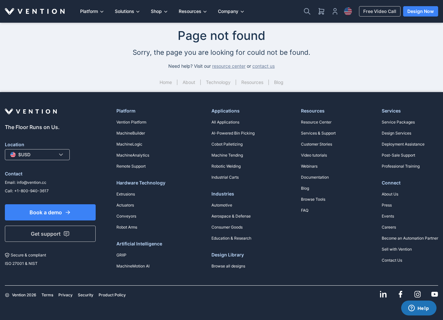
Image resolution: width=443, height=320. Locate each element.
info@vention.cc (31, 182)
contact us (263, 66)
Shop (156, 11)
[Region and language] (348, 11)
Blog (278, 82)
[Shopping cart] (321, 11)
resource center (228, 66)
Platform (89, 11)
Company (228, 11)
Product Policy (112, 294)
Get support (46, 234)
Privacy (65, 294)
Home (166, 82)
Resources (190, 11)
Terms (47, 294)
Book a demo (46, 212)
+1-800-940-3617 (31, 190)
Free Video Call (379, 11)
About (189, 82)
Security (85, 294)
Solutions (124, 11)
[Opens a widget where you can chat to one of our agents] (419, 309)
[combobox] (37, 154)
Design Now (420, 11)
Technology (218, 82)
